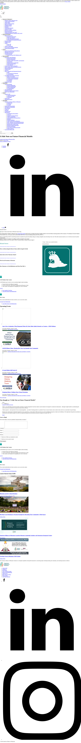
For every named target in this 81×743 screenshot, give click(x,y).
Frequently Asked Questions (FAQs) (11, 90)
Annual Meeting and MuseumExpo (13, 117)
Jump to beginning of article (5, 141)
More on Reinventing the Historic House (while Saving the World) (14, 248)
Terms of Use (4, 573)
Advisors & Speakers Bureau (12, 115)
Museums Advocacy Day (9, 51)
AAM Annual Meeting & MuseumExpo (12, 50)
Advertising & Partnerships (10, 107)
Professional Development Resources (14, 39)
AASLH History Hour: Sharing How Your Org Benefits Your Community (20, 348)
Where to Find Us (10, 128)
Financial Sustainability (11, 63)
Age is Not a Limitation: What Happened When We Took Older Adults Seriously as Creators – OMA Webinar (29, 326)
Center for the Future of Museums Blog (7, 139)
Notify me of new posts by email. (7, 439)
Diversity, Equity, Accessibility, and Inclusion (15, 60)
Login (4, 12)
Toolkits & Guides (8, 29)
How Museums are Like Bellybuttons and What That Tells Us (13, 266)
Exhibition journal (8, 25)
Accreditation (9, 79)
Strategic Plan (9, 102)
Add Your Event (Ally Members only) (14, 55)
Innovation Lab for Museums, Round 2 (8, 254)
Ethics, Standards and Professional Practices (13, 71)
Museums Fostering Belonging (13, 125)
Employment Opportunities (10, 106)
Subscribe (6, 110)
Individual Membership (11, 86)
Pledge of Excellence (11, 76)
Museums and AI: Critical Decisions (8, 493)
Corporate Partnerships (11, 95)
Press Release (2, 537)
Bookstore (7, 26)
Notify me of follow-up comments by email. (9, 436)
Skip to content (3, 3)
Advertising (9, 97)
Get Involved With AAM (9, 129)
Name (1, 430)
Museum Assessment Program (12, 77)
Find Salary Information (11, 36)
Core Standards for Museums (12, 73)
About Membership (8, 89)
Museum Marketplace (9, 68)
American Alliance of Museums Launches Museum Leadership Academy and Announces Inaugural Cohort (26, 535)
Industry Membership (11, 87)
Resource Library (8, 40)
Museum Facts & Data (11, 58)
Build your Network (11, 37)
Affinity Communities (9, 46)
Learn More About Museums (10, 57)
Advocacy (7, 70)
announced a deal (21, 233)
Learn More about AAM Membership (9, 303)
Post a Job (9, 45)
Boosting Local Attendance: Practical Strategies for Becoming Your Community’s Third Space (23, 514)
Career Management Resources (13, 38)
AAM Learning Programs (9, 21)
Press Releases (7, 108)
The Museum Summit (9, 52)
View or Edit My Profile (6, 571)
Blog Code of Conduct (6, 574)
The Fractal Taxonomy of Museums (7, 260)
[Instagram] (41, 739)
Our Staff (9, 105)
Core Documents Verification (12, 78)
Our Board (9, 103)
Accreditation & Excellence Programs (12, 75)
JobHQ (6, 43)
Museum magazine (8, 24)
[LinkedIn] (41, 660)
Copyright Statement (6, 576)
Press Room (4, 570)
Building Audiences (11, 120)
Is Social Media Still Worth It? (9, 370)
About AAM (4, 568)
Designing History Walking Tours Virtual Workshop (15, 392)
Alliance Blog (7, 22)
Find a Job (9, 44)
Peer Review (9, 80)
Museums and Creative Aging (12, 124)
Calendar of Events (8, 54)
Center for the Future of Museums (11, 65)
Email (1, 432)
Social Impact (9, 61)
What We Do (7, 112)
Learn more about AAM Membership (9, 291)
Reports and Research (11, 59)
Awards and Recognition (9, 48)
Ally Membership (10, 88)
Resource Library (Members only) (11, 20)
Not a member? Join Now (7, 290)
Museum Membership (11, 85)
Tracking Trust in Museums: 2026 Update (10, 556)
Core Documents (10, 74)
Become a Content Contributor (10, 30)
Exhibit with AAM (10, 96)
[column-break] (7, 42)
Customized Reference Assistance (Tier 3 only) (13, 33)
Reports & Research (8, 31)
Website (1, 434)
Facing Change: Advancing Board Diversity (13, 67)
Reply (3, 414)
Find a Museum (10, 64)
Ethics (8, 72)
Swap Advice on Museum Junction (11, 47)
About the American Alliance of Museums (13, 101)
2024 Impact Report (8, 99)
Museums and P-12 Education (12, 62)
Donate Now (7, 98)
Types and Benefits (8, 84)
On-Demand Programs (9, 27)
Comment (2, 428)
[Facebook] (4, 581)
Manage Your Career (9, 35)
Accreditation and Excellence (12, 113)
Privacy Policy (67, 1)
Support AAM (7, 94)
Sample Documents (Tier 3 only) (11, 32)
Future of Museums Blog (9, 23)
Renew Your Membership (9, 91)
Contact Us (7, 109)
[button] (1, 288)
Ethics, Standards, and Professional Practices (15, 122)
